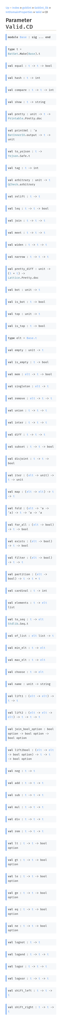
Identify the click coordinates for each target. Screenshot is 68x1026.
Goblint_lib (41, 7)
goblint (26, 7)
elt (27, 374)
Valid (39, 12)
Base (23, 37)
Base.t (32, 338)
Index (15, 7)
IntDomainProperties (19, 12)
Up (7, 7)
